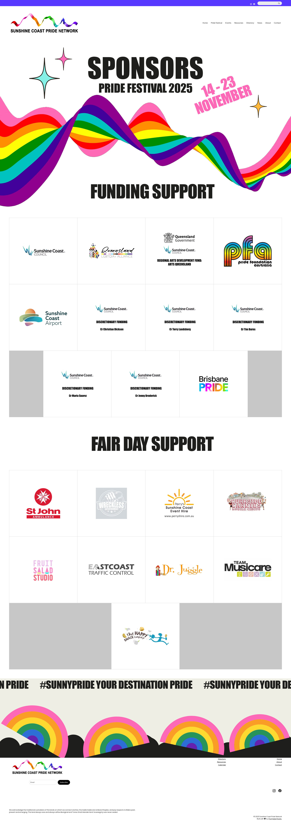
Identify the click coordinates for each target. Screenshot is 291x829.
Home (279, 759)
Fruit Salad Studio (275, 819)
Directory (222, 759)
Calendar (222, 765)
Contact (278, 765)
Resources (221, 762)
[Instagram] (251, 4)
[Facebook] (254, 4)
